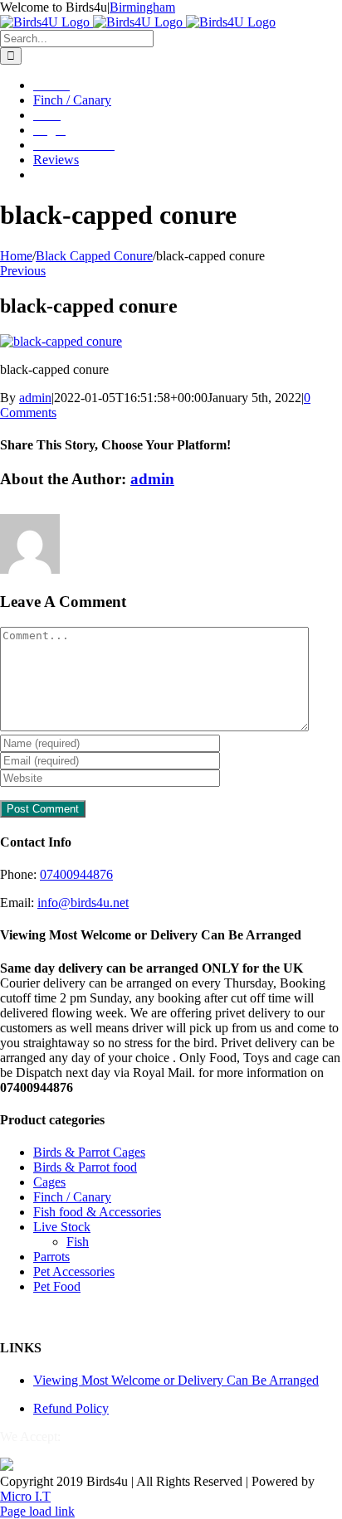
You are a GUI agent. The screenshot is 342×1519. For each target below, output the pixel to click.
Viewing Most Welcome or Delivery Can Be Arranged (176, 1380)
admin (35, 398)
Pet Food (57, 1286)
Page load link (37, 1511)
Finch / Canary (72, 1197)
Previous (23, 271)
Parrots (51, 1257)
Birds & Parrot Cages (89, 1152)
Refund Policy (71, 1408)
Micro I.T (25, 1496)
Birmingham (142, 7)
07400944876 (76, 874)
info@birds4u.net (83, 902)
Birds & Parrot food (85, 1167)
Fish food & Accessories (97, 1212)
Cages (49, 1182)
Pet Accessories (74, 1271)
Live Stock (61, 1227)
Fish (77, 1242)
